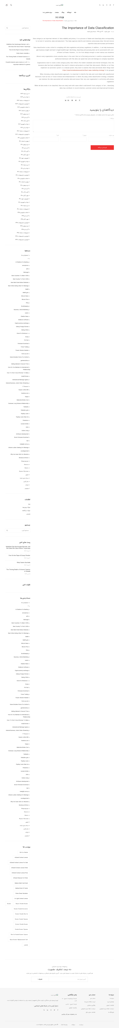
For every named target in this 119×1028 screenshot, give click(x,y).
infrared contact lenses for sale (19, 863)
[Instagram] (106, 5)
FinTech (26, 340)
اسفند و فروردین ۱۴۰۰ (23, 178)
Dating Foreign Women (22, 327)
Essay (27, 337)
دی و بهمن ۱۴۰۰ (24, 185)
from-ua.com (25, 354)
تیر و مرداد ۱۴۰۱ (25, 165)
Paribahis (26, 407)
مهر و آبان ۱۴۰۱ (25, 155)
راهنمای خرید (110, 1002)
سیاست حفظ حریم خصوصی (88, 1009)
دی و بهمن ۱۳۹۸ (24, 226)
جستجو (7, 28)
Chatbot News (25, 316)
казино (9, 904)
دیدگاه (112, 118)
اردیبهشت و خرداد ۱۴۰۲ (23, 131)
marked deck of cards (21, 888)
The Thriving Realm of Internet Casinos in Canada (18, 58)
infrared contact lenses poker (19, 868)
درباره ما (112, 998)
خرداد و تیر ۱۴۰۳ (24, 97)
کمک (62, 1025)
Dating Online (25, 330)
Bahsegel (26, 272)
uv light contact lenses (21, 899)
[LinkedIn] (65, 100)
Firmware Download (23, 344)
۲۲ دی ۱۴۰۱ (100, 31)
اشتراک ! (40, 979)
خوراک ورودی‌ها (26, 507)
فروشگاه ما (111, 1012)
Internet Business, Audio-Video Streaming (17, 383)
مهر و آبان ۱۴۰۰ (25, 195)
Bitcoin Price (25, 299)
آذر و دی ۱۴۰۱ (25, 148)
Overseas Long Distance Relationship (18, 403)
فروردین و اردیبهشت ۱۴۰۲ (22, 134)
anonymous (25, 265)
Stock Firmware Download (21, 437)
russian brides (25, 424)
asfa (27, 269)
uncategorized (25, 451)
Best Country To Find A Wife (21, 279)
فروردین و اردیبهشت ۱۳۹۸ (22, 236)
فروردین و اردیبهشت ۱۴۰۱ (22, 175)
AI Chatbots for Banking (22, 262)
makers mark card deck (21, 883)
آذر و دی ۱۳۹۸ (25, 229)
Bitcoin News (25, 296)
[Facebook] (113, 5)
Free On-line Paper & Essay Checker (19, 50)
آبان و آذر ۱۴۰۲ (25, 121)
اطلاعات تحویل (110, 1005)
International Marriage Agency (20, 380)
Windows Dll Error (24, 458)
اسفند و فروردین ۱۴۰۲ (23, 107)
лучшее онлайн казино (21, 924)
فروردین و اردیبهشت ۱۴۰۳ (22, 104)
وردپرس (27, 488)
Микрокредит (25, 461)
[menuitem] (75, 12)
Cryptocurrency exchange (22, 323)
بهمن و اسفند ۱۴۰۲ (24, 111)
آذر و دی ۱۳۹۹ (25, 216)
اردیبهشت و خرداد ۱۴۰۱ (23, 172)
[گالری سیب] (59, 5)
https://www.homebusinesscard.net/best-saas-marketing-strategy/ (84, 70)
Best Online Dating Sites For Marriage (18, 286)
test (27, 441)
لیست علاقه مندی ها (90, 1002)
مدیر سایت (107, 31)
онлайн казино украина (21, 929)
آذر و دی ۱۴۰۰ (25, 189)
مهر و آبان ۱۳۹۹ (25, 219)
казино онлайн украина (21, 919)
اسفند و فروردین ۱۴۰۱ (23, 138)
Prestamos (26, 420)
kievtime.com (25, 393)
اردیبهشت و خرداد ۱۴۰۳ (23, 100)
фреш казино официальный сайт (19, 940)
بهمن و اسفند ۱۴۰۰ (24, 182)
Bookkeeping (25, 306)
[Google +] (68, 100)
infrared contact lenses (21, 857)
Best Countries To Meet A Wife (20, 276)
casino (27, 313)
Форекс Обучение (24, 471)
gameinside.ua (25, 361)
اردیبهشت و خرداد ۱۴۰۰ (23, 209)
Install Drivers (25, 376)
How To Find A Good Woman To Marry (18, 373)
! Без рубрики (25, 255)
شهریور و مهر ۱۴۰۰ (24, 199)
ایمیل (84, 135)
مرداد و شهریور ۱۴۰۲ (23, 124)
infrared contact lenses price (20, 873)
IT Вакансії (26, 386)
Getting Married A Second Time (20, 364)
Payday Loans (25, 414)
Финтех (27, 468)
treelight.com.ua (24, 444)
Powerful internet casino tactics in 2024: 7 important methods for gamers (18, 63)
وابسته (65, 1025)
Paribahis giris (25, 410)
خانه (76, 21)
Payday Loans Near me (22, 417)
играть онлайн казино (22, 904)
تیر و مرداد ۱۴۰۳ (25, 94)
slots (27, 427)
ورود (29, 504)
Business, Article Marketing (21, 310)
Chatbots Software (23, 320)
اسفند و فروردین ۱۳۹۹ (23, 212)
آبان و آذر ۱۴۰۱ (25, 151)
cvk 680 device (24, 852)
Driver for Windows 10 (23, 333)
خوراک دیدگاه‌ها (26, 511)
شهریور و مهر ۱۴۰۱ (24, 158)
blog (27, 303)
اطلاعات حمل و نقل (90, 1012)
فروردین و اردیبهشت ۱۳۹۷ (22, 240)
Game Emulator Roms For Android (19, 357)
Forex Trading (25, 347)
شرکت (27, 485)
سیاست (81, 1025)
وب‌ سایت (111, 135)
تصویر (27, 475)
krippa (27, 397)
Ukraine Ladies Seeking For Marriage (18, 448)
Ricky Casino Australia (23, 53)
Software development (22, 434)
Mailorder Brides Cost (23, 400)
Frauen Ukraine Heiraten (22, 350)
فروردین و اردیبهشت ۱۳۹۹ (22, 223)
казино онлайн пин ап (21, 914)
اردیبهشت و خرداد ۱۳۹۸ (23, 233)
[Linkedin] (103, 5)
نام (57, 135)
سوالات (73, 1025)
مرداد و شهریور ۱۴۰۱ (24, 161)
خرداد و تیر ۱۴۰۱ (25, 168)
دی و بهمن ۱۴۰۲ (24, 114)
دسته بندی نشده (69, 21)
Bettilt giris (26, 293)
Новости (26, 464)
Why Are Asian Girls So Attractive (20, 454)
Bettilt (27, 289)
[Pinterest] (72, 100)
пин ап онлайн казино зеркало (19, 934)
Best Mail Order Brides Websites (20, 282)
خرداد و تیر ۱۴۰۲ (25, 128)
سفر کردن (26, 481)
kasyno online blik (24, 390)
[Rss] (99, 5)
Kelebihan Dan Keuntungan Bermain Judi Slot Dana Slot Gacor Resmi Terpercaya (18, 45)
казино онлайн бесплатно (21, 909)
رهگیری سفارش (91, 1005)
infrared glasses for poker (20, 878)
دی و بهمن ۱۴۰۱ (25, 144)
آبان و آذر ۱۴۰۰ (25, 192)
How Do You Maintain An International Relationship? (19, 368)
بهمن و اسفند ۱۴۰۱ (24, 141)
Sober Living (25, 431)
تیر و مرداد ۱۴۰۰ (25, 206)
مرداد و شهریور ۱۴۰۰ (23, 202)
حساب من (92, 998)
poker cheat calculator (22, 893)
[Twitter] (110, 5)
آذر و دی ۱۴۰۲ (25, 117)
